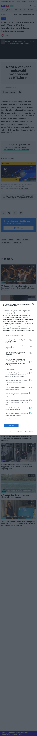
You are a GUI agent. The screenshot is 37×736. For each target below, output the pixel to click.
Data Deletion (8, 431)
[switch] (30, 340)
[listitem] (18, 336)
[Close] (33, 304)
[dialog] (18, 368)
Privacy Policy (29, 431)
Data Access (18, 431)
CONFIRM (11, 425)
